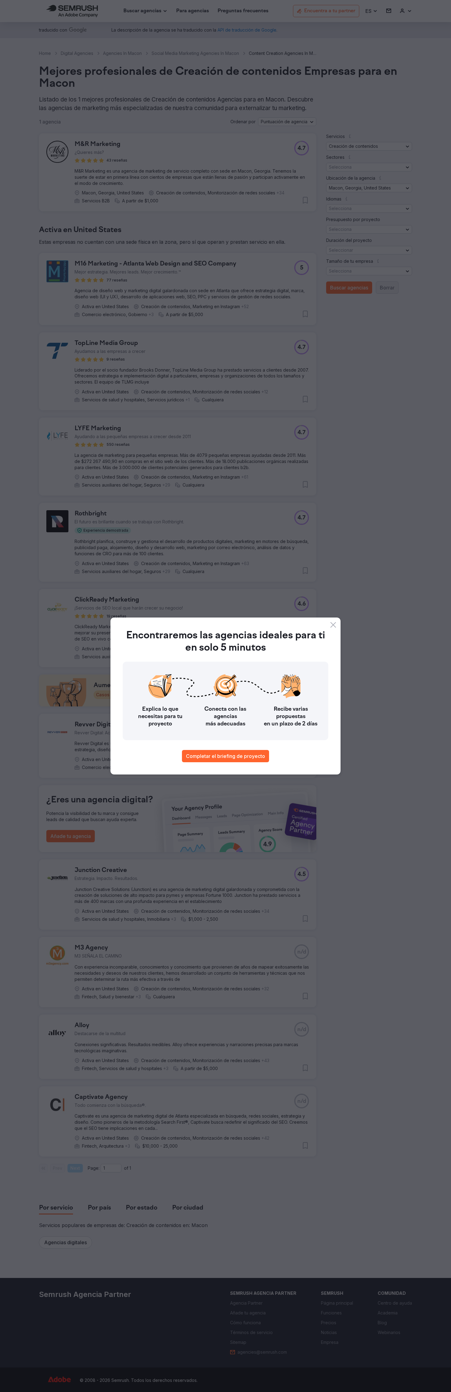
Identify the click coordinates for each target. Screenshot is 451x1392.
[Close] (333, 625)
